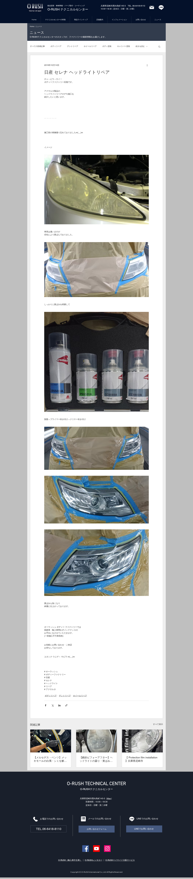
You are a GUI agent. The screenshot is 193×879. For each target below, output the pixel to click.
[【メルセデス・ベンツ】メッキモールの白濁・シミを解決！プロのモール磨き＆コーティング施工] (50, 741)
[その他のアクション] (147, 65)
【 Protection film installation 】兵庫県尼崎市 (141, 759)
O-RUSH (53, 9)
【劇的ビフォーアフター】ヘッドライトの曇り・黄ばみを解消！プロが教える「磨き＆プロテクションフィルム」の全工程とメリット (96, 759)
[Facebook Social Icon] (85, 848)
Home (32, 26)
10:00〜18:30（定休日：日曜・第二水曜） (118, 9)
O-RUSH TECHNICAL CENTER (96, 784)
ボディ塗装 (106, 46)
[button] (159, 46)
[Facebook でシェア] (45, 705)
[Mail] (151, 7)
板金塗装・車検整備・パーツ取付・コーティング (66, 6)
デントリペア (72, 46)
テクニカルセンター (74, 9)
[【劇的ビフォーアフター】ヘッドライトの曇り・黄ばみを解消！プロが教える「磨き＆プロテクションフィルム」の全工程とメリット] (96, 741)
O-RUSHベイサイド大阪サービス (120, 860)
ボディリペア (55, 46)
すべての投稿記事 (37, 46)
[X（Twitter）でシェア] (52, 705)
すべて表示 (158, 724)
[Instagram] (107, 848)
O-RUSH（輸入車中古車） (70, 860)
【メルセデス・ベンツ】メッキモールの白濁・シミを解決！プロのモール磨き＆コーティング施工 (50, 759)
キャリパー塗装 (123, 46)
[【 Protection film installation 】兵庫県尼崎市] (142, 741)
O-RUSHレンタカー (93, 860)
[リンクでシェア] (66, 705)
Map (109, 798)
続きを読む (140, 46)
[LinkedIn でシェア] (59, 705)
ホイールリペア (90, 46)
